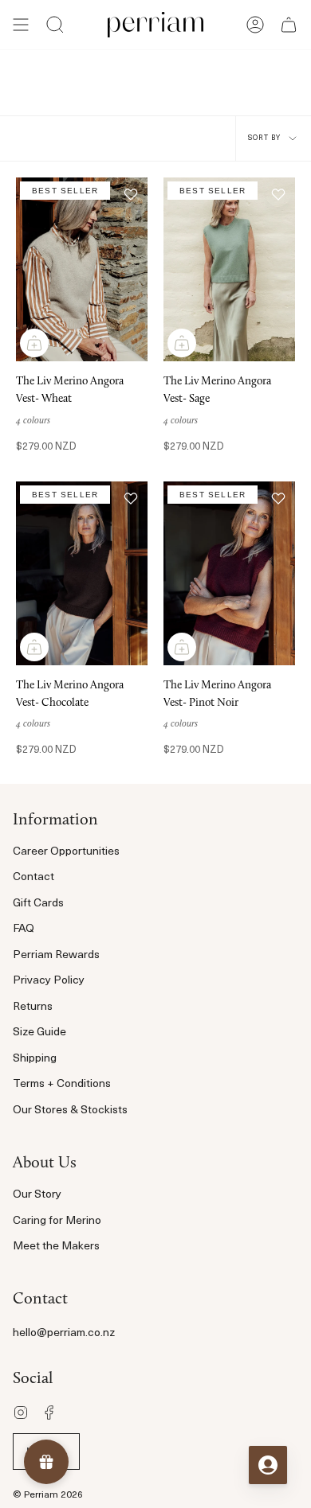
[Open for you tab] (268, 1465)
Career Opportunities (66, 852)
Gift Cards (38, 904)
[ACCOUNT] (255, 24)
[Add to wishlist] (131, 194)
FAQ (23, 929)
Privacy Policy (49, 981)
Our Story (37, 1195)
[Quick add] (34, 343)
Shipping (35, 1059)
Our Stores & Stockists (70, 1110)
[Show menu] (21, 24)
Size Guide (39, 1032)
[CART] (288, 24)
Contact (33, 877)
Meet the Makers (56, 1247)
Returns (33, 1007)
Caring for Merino (57, 1221)
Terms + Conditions (62, 1084)
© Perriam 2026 (48, 1495)
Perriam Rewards (56, 955)
